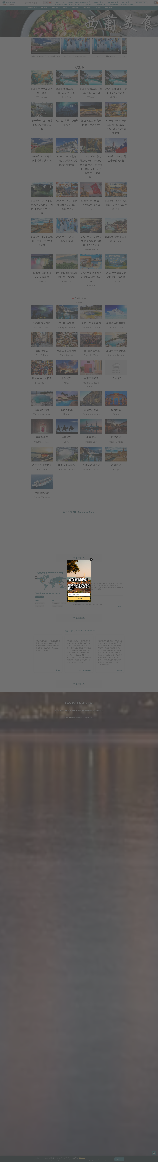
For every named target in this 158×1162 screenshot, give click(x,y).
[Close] (91, 559)
